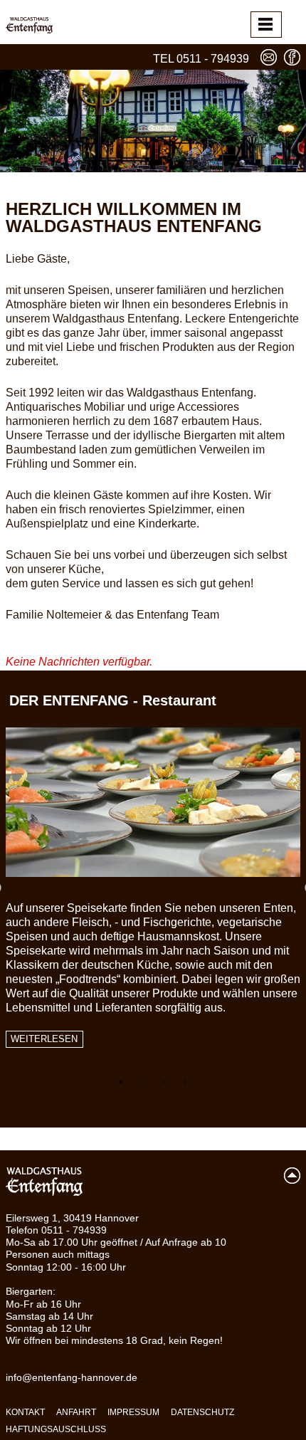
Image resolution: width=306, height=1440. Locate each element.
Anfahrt (76, 1412)
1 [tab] (121, 1082)
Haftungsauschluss (56, 1429)
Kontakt (25, 1412)
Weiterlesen (44, 1039)
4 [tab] (185, 1082)
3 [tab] (164, 1082)
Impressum (133, 1412)
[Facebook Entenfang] (292, 57)
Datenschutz (202, 1412)
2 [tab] (142, 1082)
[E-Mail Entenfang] (268, 57)
